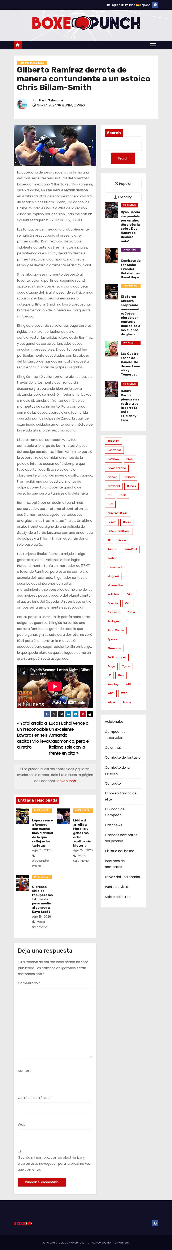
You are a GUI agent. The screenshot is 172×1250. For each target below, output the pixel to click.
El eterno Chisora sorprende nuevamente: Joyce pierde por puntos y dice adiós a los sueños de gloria (130, 315)
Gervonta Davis (117, 513)
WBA (129, 684)
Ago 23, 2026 (42, 850)
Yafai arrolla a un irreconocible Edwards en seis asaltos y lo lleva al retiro (33, 735)
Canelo (112, 477)
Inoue (122, 540)
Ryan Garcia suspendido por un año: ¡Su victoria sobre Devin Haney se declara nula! (131, 226)
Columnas (113, 747)
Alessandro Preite (40, 863)
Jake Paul (131, 549)
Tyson (126, 666)
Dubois (131, 486)
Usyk (121, 675)
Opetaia (113, 603)
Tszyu (111, 666)
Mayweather (115, 585)
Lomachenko (116, 567)
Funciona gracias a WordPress (64, 1243)
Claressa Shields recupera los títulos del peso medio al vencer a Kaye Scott (42, 899)
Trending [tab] (124, 197)
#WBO (79, 105)
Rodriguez (114, 621)
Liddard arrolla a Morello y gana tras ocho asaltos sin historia (82, 833)
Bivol (129, 459)
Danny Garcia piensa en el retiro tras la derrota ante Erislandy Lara (131, 405)
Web (22, 1124)
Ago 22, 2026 (83, 850)
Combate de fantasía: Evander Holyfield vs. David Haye (131, 269)
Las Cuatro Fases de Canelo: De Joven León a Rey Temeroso (130, 364)
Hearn (127, 522)
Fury (110, 504)
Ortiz (128, 603)
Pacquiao (114, 612)
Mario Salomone (51, 100)
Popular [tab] (125, 183)
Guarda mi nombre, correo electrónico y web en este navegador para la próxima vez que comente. (54, 1163)
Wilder (112, 702)
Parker (131, 612)
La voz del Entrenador (123, 876)
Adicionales (114, 721)
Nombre (26, 1070)
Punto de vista (128, 343)
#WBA (67, 105)
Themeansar (120, 1243)
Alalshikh (113, 441)
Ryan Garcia (116, 630)
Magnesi (113, 576)
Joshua (112, 558)
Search (114, 133)
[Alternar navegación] (153, 45)
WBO (124, 693)
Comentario (29, 983)
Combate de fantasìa (129, 250)
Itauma (112, 549)
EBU (110, 495)
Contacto (113, 783)
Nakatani (113, 594)
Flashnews (129, 205)
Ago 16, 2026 (41, 917)
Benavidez (114, 450)
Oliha (130, 594)
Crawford (114, 486)
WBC (111, 693)
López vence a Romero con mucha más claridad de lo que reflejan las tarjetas (42, 833)
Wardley (113, 684)
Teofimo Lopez (117, 657)
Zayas (127, 702)
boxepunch (66, 780)
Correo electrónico (35, 1097)
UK (109, 675)
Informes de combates (31, 63)
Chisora (129, 477)
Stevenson (114, 648)
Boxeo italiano (117, 468)
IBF (109, 540)
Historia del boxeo (119, 531)
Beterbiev (113, 459)
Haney (112, 522)
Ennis (123, 495)
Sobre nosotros (117, 896)
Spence (112, 639)
